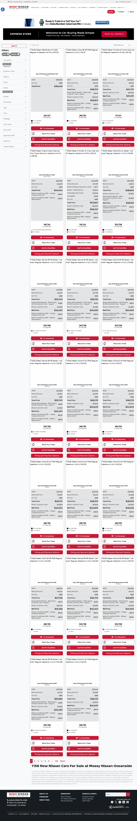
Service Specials (87, 799)
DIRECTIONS (44, 800)
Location (121, 12)
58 (56, 761)
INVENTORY (65, 794)
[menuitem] (15, 64)
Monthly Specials (67, 801)
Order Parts (86, 801)
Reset (13, 46)
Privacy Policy (45, 814)
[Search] (128, 794)
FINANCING (43, 797)
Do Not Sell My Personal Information (67, 814)
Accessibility (24, 814)
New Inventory (66, 797)
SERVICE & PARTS (89, 794)
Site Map (34, 814)
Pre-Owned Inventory (68, 799)
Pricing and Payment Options (47, 144)
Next (62, 761)
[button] (3, 9)
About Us (43, 794)
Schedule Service (88, 797)
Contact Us (12, 814)
